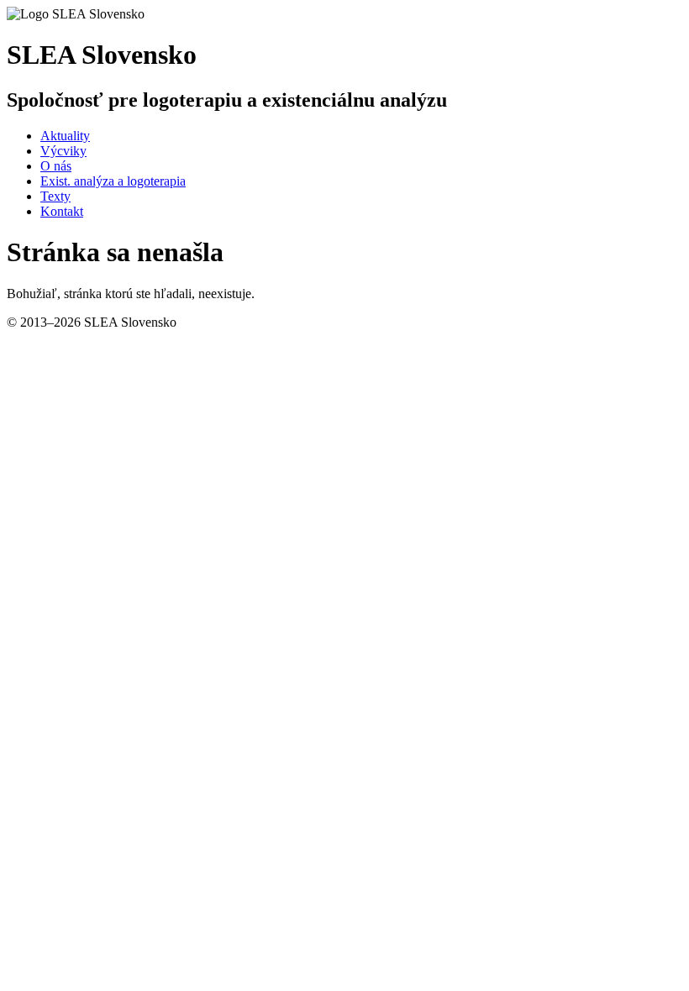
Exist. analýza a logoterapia (113, 181)
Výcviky (63, 151)
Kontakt (61, 211)
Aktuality (65, 135)
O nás (55, 166)
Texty (55, 196)
